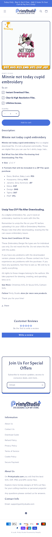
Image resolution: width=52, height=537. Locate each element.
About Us (9, 424)
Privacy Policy (11, 446)
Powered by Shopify (34, 532)
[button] (4, 11)
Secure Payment (12, 462)
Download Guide (12, 435)
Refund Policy (11, 440)
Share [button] (6, 306)
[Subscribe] (42, 385)
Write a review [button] (26, 335)
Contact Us (10, 429)
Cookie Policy (10, 457)
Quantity (5, 109)
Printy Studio (21, 532)
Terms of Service (12, 451)
